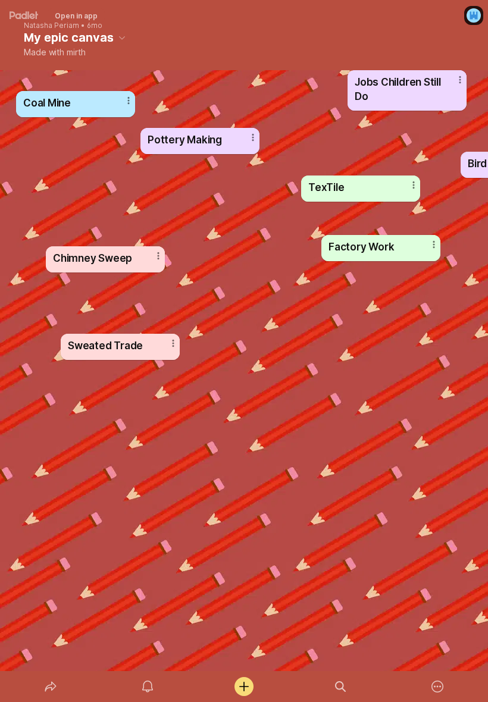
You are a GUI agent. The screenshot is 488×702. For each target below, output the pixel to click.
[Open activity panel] (147, 686)
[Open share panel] (50, 686)
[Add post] (244, 686)
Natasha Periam (51, 25)
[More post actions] (406, 189)
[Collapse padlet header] (122, 37)
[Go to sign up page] (473, 15)
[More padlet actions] (437, 686)
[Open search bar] (340, 686)
